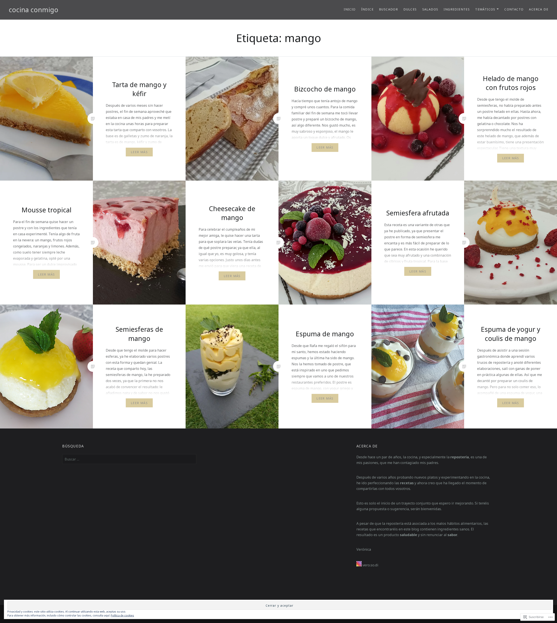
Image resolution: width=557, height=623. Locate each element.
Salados (430, 9)
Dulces (410, 9)
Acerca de (538, 9)
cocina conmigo (33, 9)
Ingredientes (457, 9)
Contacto (513, 9)
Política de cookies (122, 615)
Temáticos (485, 9)
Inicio (350, 9)
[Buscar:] (129, 459)
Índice (367, 9)
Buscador (388, 9)
